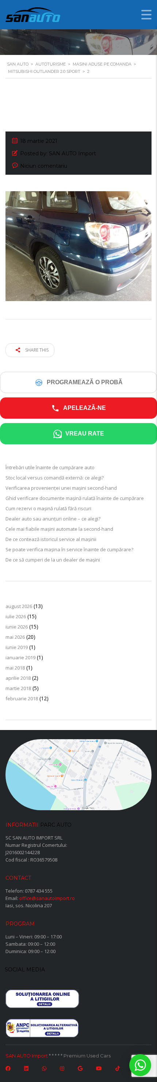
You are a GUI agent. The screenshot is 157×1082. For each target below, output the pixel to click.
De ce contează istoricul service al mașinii (50, 539)
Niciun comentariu (43, 166)
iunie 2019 (16, 647)
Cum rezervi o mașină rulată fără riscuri (48, 508)
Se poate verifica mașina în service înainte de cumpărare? (69, 549)
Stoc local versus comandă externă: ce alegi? (54, 477)
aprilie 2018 (18, 678)
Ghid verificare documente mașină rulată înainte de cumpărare (74, 498)
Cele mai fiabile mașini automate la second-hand (59, 529)
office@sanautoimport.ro (47, 898)
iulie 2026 (15, 616)
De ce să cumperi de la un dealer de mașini (52, 559)
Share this (36, 350)
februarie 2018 (21, 698)
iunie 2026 (16, 626)
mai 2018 (15, 667)
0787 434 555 (39, 891)
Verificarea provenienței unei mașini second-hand (61, 488)
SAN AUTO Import (26, 1056)
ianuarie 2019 (20, 657)
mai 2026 (15, 637)
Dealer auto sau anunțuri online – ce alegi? (52, 518)
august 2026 (18, 606)
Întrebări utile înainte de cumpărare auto (50, 467)
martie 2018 (18, 688)
